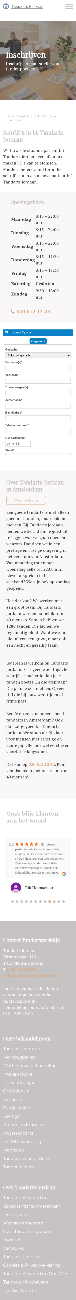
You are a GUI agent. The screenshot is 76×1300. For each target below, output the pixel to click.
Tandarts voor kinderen (27, 1158)
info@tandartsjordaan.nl (30, 976)
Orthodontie (16, 1091)
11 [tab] (59, 901)
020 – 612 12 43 (22, 969)
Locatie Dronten (20, 1290)
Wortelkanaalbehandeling (30, 1065)
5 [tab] (31, 901)
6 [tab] (35, 901)
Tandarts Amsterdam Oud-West (36, 1273)
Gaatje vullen (16, 1107)
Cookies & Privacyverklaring (32, 1265)
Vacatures (13, 1248)
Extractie (12, 1099)
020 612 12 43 (33, 311)
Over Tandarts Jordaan (26, 1231)
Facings (11, 1116)
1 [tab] (12, 901)
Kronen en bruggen (23, 1124)
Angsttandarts (18, 1133)
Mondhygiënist (19, 1057)
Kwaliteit (12, 1239)
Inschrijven (14, 1214)
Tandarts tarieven (21, 1256)
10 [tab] (54, 901)
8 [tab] (45, 901)
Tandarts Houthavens (25, 1282)
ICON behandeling (22, 1141)
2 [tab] (17, 901)
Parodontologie (19, 1082)
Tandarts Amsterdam (25, 1197)
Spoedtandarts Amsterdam (31, 1206)
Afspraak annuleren (23, 1223)
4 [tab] (26, 901)
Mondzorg (13, 1150)
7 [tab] (40, 901)
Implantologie (17, 1074)
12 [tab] (63, 901)
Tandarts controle (21, 1048)
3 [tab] (21, 901)
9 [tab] (49, 901)
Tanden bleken (18, 1166)
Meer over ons (26, 500)
